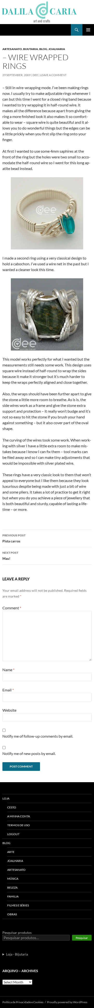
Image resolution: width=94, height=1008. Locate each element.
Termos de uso (18, 825)
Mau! (10, 555)
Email (8, 690)
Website (9, 710)
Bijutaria (30, 49)
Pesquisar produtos (17, 932)
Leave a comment (53, 75)
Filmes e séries (18, 905)
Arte (10, 852)
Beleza (12, 887)
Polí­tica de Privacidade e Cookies (22, 1002)
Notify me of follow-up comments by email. (37, 736)
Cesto (11, 807)
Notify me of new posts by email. (29, 753)
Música (12, 878)
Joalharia (56, 49)
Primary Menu (88, 30)
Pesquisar (82, 938)
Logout (13, 834)
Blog (43, 49)
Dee (35, 75)
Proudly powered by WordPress (67, 1002)
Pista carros (14, 538)
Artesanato (12, 49)
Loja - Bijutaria (17, 954)
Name (8, 669)
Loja (5, 798)
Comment (11, 607)
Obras (12, 914)
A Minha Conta (18, 816)
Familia (13, 896)
